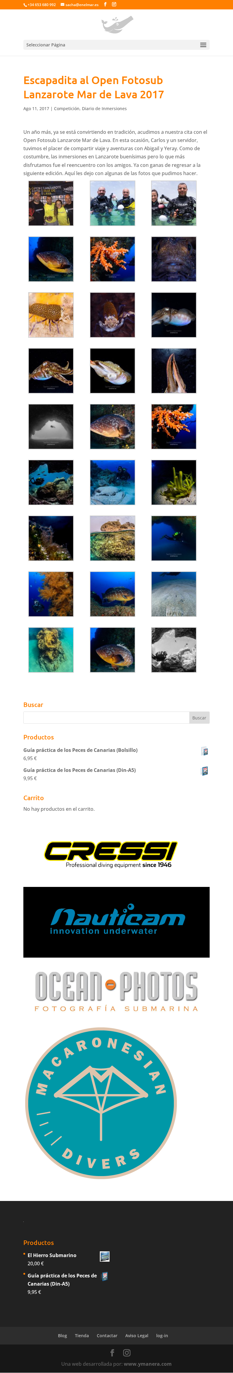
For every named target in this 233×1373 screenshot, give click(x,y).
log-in (162, 1335)
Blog (62, 1335)
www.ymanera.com (148, 1364)
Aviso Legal (136, 1335)
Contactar (107, 1335)
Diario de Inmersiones (104, 108)
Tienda (82, 1335)
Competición (66, 108)
